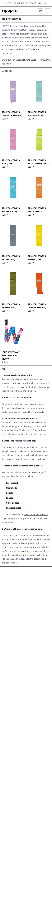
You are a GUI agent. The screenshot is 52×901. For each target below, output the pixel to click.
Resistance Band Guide (25, 59)
